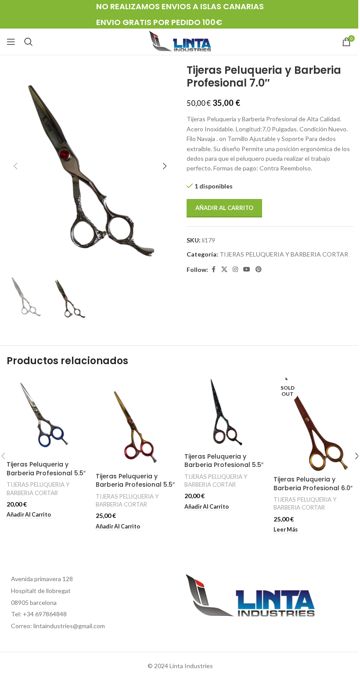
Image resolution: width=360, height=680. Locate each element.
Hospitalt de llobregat (41, 590)
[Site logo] (180, 41)
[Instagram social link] (235, 269)
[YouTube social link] (247, 269)
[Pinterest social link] (258, 269)
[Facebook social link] (213, 269)
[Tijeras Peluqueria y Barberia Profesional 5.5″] (47, 416)
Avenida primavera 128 (42, 578)
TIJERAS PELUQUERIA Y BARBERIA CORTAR (284, 254)
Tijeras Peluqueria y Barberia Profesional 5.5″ (46, 468)
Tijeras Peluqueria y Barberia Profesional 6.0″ (313, 483)
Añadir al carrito (224, 207)
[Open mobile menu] (11, 42)
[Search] (28, 42)
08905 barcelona (34, 602)
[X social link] (224, 269)
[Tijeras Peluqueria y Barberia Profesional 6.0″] (314, 424)
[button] (15, 166)
